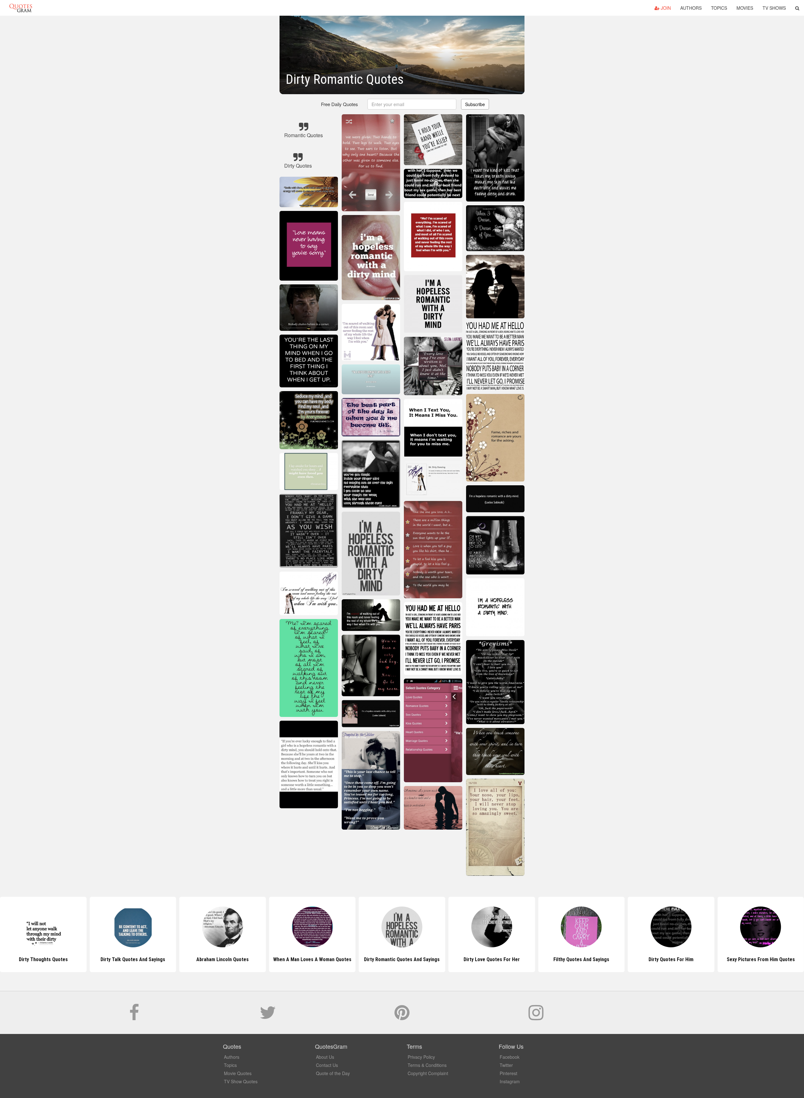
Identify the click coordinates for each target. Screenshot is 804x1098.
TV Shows (774, 8)
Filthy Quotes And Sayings (491, 959)
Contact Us (327, 1065)
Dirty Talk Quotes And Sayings (43, 959)
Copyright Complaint (428, 1073)
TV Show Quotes (241, 1081)
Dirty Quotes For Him (581, 959)
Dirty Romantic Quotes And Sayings (312, 959)
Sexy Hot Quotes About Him (760, 959)
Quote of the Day (333, 1073)
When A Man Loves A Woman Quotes (222, 959)
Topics (719, 8)
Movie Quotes (238, 1073)
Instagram (510, 1081)
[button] (797, 8)
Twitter (506, 1065)
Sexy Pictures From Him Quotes (671, 959)
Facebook (509, 1057)
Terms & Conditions (427, 1065)
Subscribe (475, 104)
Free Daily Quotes (339, 104)
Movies (744, 8)
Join (665, 8)
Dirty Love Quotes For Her (402, 959)
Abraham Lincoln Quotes (133, 959)
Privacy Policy (421, 1057)
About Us (325, 1057)
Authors (691, 8)
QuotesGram (20, 8)
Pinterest (508, 1073)
